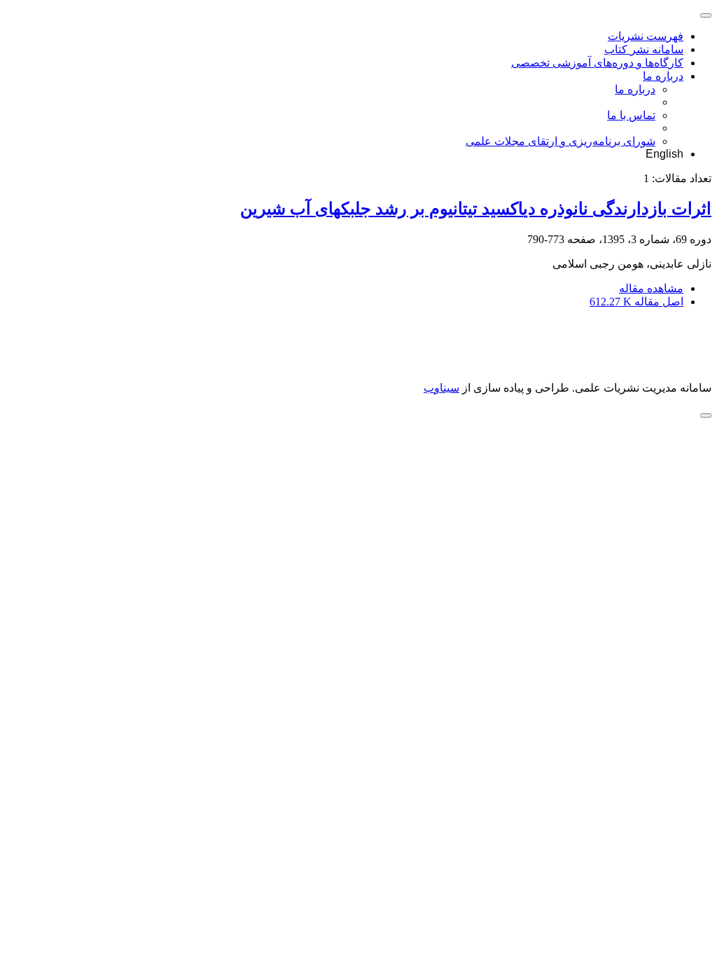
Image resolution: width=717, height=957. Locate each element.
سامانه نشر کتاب (643, 49)
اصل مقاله (636, 302)
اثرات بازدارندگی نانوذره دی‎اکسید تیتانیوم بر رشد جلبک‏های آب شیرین (475, 209)
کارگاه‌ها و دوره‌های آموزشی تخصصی (597, 63)
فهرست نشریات (645, 36)
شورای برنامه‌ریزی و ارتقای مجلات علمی (560, 141)
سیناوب (441, 388)
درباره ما (663, 76)
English (664, 154)
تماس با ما (631, 115)
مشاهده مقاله (651, 288)
